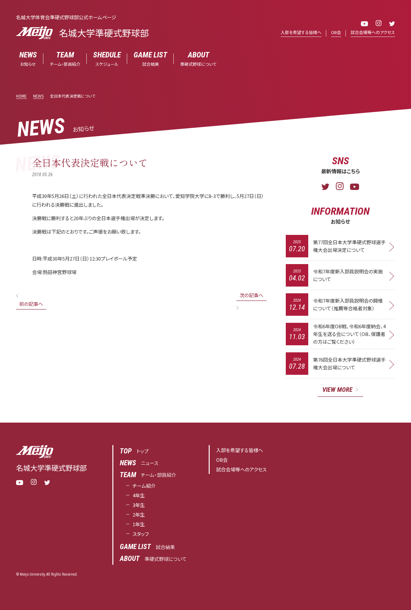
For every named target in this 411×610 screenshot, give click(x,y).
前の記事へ (31, 303)
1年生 (139, 524)
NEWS (38, 96)
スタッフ (141, 533)
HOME (21, 96)
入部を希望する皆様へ (301, 32)
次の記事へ (251, 295)
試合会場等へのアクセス (373, 32)
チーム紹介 (144, 485)
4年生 (139, 495)
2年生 (139, 514)
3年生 (139, 505)
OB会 (336, 32)
